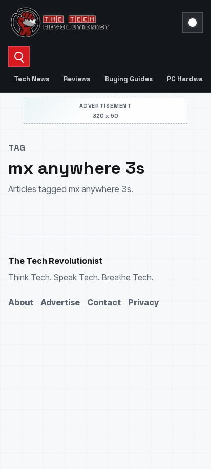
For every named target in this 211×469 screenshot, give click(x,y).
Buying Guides (128, 79)
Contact (104, 302)
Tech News (31, 79)
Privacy (143, 302)
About (20, 302)
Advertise (60, 302)
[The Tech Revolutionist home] (92, 22)
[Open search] (19, 56)
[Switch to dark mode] (192, 22)
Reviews (77, 79)
